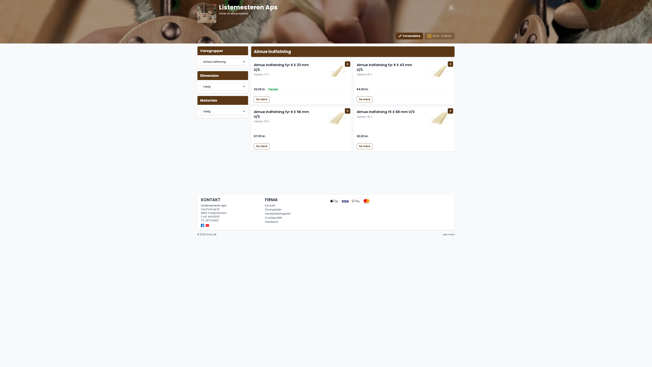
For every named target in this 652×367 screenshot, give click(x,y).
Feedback (271, 222)
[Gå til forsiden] (206, 13)
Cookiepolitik (273, 218)
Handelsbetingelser (278, 214)
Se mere (261, 99)
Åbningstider (273, 210)
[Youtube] (207, 225)
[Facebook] (202, 225)
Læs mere (449, 234)
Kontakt (270, 205)
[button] (301, 77)
